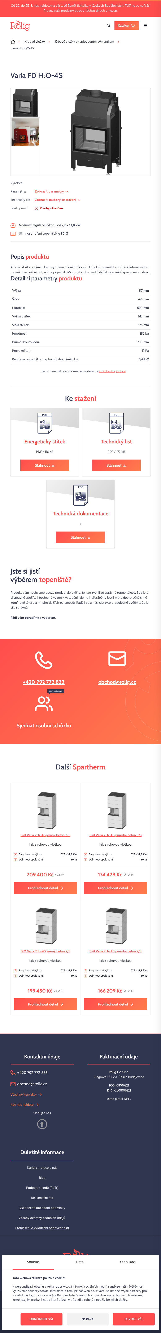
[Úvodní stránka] (12, 42)
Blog (42, 1178)
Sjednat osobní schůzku (44, 725)
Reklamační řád (42, 1198)
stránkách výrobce (112, 371)
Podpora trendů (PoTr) (42, 1188)
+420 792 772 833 (44, 682)
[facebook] (42, 1124)
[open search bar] (108, 25)
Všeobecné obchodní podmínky (42, 1208)
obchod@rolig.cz (117, 682)
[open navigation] (145, 26)
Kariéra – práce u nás (42, 1168)
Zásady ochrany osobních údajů (42, 1218)
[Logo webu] (20, 25)
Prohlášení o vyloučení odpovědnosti (42, 1228)
